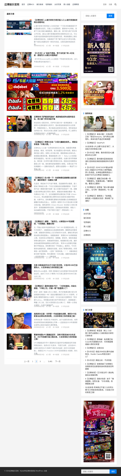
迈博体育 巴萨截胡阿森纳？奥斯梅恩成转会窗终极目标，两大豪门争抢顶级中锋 (54, 118)
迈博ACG (30, 4)
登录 (104, 4)
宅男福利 (48, 4)
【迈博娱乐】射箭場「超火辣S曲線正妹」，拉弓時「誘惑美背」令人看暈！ (99, 189)
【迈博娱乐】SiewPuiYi (95, 143)
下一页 (57, 361)
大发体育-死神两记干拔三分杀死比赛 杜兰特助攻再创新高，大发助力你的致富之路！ (99, 389)
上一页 (26, 361)
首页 (23, 4)
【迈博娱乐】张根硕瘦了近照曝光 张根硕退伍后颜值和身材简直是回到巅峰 (99, 366)
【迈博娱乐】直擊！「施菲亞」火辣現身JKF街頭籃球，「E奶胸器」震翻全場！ (54, 222)
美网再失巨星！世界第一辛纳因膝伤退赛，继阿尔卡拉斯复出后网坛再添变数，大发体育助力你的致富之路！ (55, 315)
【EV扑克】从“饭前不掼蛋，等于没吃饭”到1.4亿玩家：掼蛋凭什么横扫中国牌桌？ (54, 54)
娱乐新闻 (40, 4)
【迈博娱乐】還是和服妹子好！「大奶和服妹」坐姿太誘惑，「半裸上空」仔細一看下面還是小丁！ (55, 287)
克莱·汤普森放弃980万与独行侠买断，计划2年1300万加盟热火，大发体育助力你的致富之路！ (56, 266)
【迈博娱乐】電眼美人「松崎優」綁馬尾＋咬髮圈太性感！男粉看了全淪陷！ (99, 198)
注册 (110, 4)
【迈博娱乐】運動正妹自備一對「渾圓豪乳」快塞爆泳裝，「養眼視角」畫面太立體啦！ (99, 181)
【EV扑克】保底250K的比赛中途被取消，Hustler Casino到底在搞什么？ (99, 354)
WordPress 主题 (41, 471)
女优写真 (57, 4)
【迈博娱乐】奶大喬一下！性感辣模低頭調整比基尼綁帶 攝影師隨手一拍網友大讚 (55, 179)
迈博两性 (75, 4)
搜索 (110, 16)
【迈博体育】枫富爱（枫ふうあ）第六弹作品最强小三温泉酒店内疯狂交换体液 (99, 333)
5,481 (50, 361)
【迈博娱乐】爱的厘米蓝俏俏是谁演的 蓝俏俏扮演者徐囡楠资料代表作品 (99, 161)
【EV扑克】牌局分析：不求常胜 (99, 360)
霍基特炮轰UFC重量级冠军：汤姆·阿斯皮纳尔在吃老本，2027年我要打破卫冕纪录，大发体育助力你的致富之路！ (55, 337)
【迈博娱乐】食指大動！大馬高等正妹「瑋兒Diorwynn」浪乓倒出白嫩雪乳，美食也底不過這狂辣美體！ (99, 136)
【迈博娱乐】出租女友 (95, 348)
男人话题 (66, 4)
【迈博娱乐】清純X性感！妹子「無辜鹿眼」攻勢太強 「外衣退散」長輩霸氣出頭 (99, 381)
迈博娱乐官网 (11, 4)
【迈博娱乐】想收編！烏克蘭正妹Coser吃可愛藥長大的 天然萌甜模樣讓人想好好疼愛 (99, 341)
